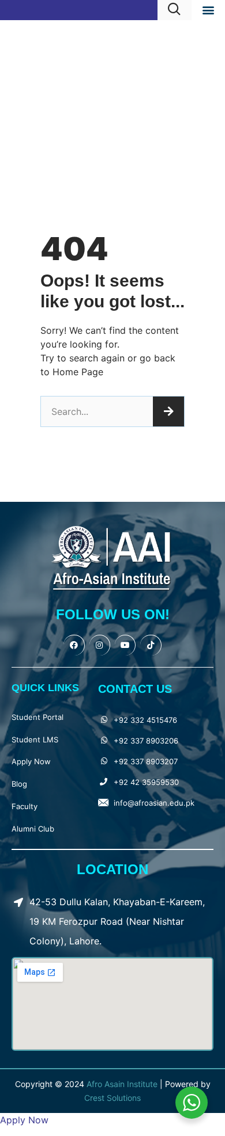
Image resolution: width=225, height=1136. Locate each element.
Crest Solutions (112, 1098)
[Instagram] (99, 645)
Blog (19, 783)
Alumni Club (33, 828)
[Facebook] (73, 645)
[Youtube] (125, 645)
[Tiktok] (150, 645)
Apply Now (31, 761)
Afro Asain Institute (123, 1084)
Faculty (25, 806)
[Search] (168, 411)
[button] (207, 9)
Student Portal (37, 717)
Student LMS (35, 739)
